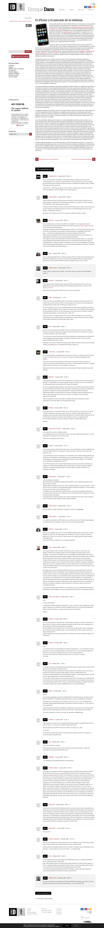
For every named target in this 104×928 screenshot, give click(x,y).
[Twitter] (87, 7)
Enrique (41, 9)
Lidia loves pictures (54, 428)
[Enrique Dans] (17, 7)
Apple (12, 21)
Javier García (52, 197)
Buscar (28, 52)
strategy (24, 21)
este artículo (49, 287)
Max (49, 326)
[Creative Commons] (87, 921)
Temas (71, 10)
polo (49, 253)
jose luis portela (53, 596)
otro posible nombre (66, 32)
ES (94, 4)
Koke (49, 856)
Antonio (51, 280)
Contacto (81, 10)
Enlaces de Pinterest (32, 914)
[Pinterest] (90, 7)
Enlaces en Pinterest (14, 73)
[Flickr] (92, 7)
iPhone (16, 21)
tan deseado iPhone (55, 51)
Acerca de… (91, 10)
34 (30, 25)
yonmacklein (52, 176)
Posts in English (13, 77)
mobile (19, 21)
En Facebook (12, 70)
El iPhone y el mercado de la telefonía (59, 20)
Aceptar (67, 925)
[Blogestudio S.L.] (85, 917)
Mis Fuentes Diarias (47, 910)
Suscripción (59, 914)
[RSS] (94, 7)
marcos (50, 529)
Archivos (62, 10)
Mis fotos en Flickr (14, 75)
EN (91, 4)
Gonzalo (51, 220)
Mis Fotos (44, 909)
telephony (29, 21)
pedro (50, 691)
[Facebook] (85, 7)
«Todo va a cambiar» (47, 912)
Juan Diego (51, 352)
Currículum (59, 909)
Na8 (49, 742)
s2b (49, 663)
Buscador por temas (21, 56)
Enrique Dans (52, 268)
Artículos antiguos (13, 72)
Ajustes (76, 925)
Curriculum (11, 65)
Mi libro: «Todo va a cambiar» (16, 69)
